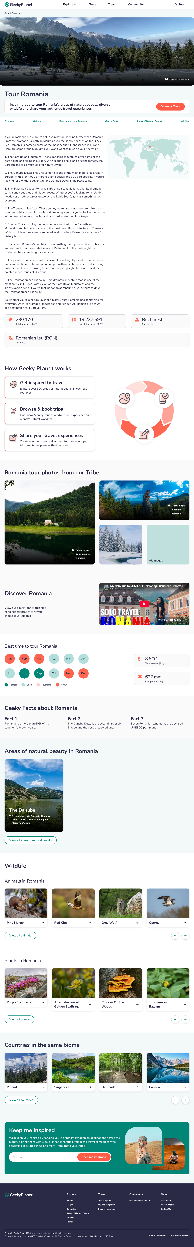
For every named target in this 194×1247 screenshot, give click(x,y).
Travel (112, 4)
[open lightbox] (120, 544)
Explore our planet (106, 1204)
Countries (71, 1209)
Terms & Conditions (157, 1235)
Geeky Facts (111, 121)
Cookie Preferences (180, 1235)
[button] (70, 4)
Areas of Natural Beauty (149, 121)
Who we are (166, 1200)
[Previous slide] (175, 936)
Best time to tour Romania (73, 121)
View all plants (19, 1019)
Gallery (37, 121)
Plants (70, 1221)
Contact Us (165, 1209)
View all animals (20, 935)
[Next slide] (185, 936)
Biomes (70, 1200)
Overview (10, 121)
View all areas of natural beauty (30, 840)
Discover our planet (107, 1209)
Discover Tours (170, 106)
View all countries (21, 1100)
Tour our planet (105, 1200)
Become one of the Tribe (140, 1200)
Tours (92, 4)
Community (136, 4)
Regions (70, 1204)
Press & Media (167, 1204)
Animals (70, 1217)
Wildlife (185, 121)
